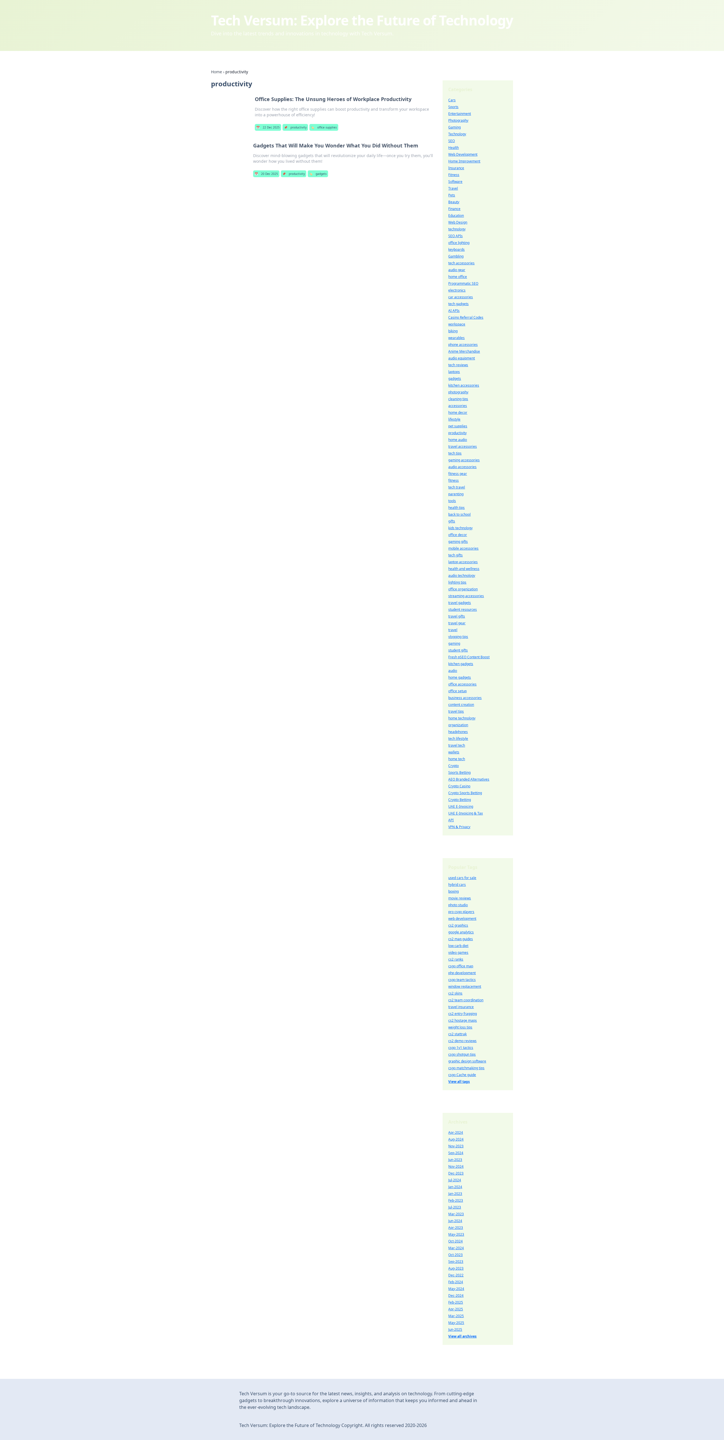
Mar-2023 (456, 1214)
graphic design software (467, 1061)
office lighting (458, 242)
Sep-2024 (455, 1152)
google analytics (461, 932)
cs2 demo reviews (462, 1040)
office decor (457, 534)
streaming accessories (466, 595)
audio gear (456, 269)
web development (462, 918)
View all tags (459, 1081)
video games (458, 952)
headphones (458, 731)
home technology (461, 718)
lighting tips (457, 582)
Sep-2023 (455, 1261)
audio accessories (462, 466)
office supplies (324, 127)
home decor (457, 412)
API (451, 820)
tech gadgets (458, 303)
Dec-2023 (456, 1173)
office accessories (462, 684)
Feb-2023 (455, 1200)
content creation (461, 704)
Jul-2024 (454, 1180)
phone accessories (463, 344)
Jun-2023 (455, 1159)
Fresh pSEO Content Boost (469, 657)
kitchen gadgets (460, 663)
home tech (456, 759)
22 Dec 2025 (268, 127)
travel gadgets (459, 602)
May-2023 (456, 1234)
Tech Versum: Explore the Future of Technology (362, 20)
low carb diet (458, 945)
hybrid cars (457, 884)
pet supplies (457, 426)
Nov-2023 (456, 1146)
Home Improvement (464, 161)
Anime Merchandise (464, 351)
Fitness (453, 174)
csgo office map (460, 966)
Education (456, 215)
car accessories (460, 297)
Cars (452, 100)
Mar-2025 (456, 1315)
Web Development (462, 154)
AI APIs (454, 310)
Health (453, 147)
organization (458, 725)
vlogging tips (458, 636)
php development (462, 972)
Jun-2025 (455, 1329)
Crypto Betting (459, 799)
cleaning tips (458, 399)
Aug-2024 (456, 1139)
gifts (451, 521)
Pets (451, 195)
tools (452, 500)
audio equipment (461, 358)
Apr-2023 (455, 1227)
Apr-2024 (455, 1132)
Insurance (456, 168)
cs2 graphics (458, 925)
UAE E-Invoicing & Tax (465, 813)
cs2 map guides (460, 939)
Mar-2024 (456, 1248)
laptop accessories (463, 562)
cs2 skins (455, 993)
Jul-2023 (454, 1207)
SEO (451, 140)
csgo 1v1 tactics (460, 1047)
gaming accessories (464, 460)
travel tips (456, 711)
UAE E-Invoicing (460, 806)
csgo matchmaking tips (466, 1068)
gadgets (318, 174)
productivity (295, 127)
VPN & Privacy (459, 826)
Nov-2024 (456, 1166)
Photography (458, 120)
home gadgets (459, 677)
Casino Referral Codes (465, 317)
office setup (457, 691)
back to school (459, 514)
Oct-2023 (455, 1254)
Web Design (457, 222)
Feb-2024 (455, 1282)
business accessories (465, 697)
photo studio (458, 905)
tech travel (456, 487)
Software (455, 181)
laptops (454, 371)
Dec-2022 (456, 1275)
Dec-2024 (456, 1295)
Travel (453, 188)
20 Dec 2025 (266, 174)
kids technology (460, 528)
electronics (457, 290)
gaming (454, 643)
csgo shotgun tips (462, 1054)
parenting (456, 494)
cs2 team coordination (465, 1000)
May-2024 (456, 1288)
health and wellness (463, 568)
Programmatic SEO (463, 283)
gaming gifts (458, 541)
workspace (456, 324)
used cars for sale (462, 877)
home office (457, 276)
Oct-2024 (455, 1241)
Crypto (453, 765)
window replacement (464, 986)
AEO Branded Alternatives (468, 779)
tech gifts (455, 555)
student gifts (458, 650)
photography (458, 392)
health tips (456, 507)
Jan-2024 (455, 1186)
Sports (453, 106)
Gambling (456, 256)
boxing (453, 891)
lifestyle (454, 419)
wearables (456, 337)
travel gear (457, 623)
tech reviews (458, 365)
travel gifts (456, 616)
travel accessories (462, 446)
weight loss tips (460, 1027)
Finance (454, 208)
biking (453, 331)
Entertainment (459, 113)
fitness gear (457, 473)
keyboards (456, 249)
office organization (463, 589)
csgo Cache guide (462, 1074)
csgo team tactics (462, 979)
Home (216, 71)
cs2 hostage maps (462, 1020)
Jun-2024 (455, 1220)
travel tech (456, 745)
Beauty (453, 202)
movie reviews (459, 898)
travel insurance (461, 1006)
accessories (457, 405)
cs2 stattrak (457, 1034)
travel (452, 629)
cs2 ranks (455, 959)
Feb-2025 (455, 1302)
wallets (453, 752)
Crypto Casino (459, 786)
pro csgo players (461, 911)
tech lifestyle (458, 738)
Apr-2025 (455, 1309)
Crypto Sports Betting (465, 792)
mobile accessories (463, 548)
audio (452, 670)
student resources (462, 609)
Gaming (454, 127)
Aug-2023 (456, 1268)
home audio (457, 439)
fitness (453, 480)
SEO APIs (455, 235)
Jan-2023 (455, 1193)
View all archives (462, 1336)
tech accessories (461, 263)
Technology (457, 134)
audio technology (461, 575)
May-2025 (456, 1322)
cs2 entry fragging (462, 1013)
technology (457, 229)
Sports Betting (459, 772)
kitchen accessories (463, 385)
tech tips (455, 453)
